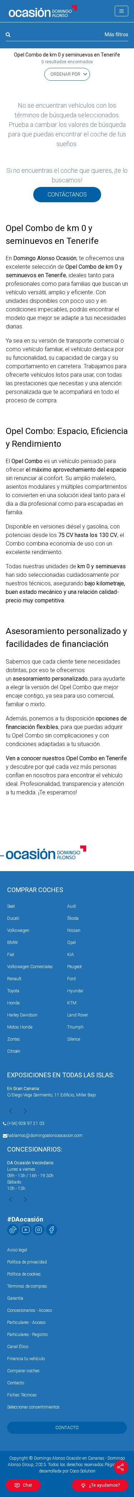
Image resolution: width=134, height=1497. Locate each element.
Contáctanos (67, 194)
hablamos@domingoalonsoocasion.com (45, 1135)
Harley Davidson (22, 1015)
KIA (70, 954)
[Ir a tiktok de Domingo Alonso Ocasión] (13, 1229)
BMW (12, 942)
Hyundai (75, 990)
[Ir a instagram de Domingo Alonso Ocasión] (38, 1229)
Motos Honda (20, 1027)
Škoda (73, 918)
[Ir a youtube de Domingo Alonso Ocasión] (25, 1229)
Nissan (73, 930)
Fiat (10, 954)
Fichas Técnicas (22, 1395)
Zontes (13, 1039)
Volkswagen (18, 930)
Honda (13, 1002)
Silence (73, 1039)
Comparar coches (23, 1370)
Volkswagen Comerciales (30, 966)
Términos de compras (27, 1286)
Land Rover (77, 1015)
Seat (11, 906)
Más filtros (116, 34)
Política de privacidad (27, 1262)
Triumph (75, 1027)
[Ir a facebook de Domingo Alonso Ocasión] (51, 1229)
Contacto (15, 1382)
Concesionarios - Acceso (29, 1310)
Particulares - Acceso (26, 1322)
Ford (71, 978)
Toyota (13, 990)
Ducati (13, 918)
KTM (71, 1002)
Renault (14, 978)
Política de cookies (24, 1274)
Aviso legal (17, 1250)
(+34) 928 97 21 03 (25, 1123)
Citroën (13, 1051)
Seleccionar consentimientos (33, 1407)
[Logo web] (43, 11)
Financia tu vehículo (26, 1358)
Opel (71, 942)
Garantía (15, 1298)
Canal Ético (17, 1346)
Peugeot (74, 966)
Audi (71, 906)
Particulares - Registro (27, 1334)
